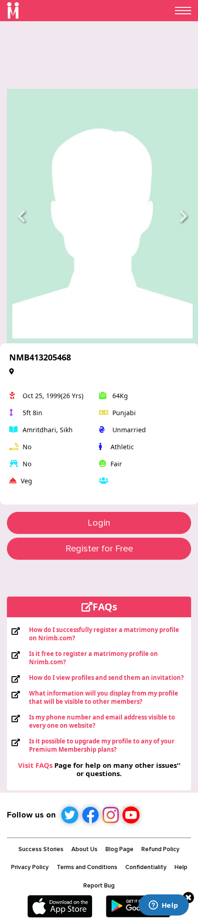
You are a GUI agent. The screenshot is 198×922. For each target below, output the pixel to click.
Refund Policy (160, 849)
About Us (84, 849)
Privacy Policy (30, 867)
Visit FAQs (35, 765)
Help (181, 867)
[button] (21, 216)
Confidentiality (146, 867)
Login (99, 522)
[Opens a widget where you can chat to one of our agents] (163, 905)
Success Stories (41, 849)
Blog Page (119, 849)
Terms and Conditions (87, 867)
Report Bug (99, 885)
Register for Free (99, 548)
